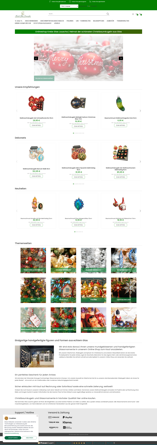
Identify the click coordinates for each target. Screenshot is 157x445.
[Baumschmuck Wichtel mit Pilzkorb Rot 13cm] (120, 204)
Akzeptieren (13, 438)
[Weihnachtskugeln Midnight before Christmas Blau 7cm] (78, 102)
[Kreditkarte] (54, 422)
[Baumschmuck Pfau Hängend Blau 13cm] (78, 204)
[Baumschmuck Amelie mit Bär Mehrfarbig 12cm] (36, 204)
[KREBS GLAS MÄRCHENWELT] (93, 320)
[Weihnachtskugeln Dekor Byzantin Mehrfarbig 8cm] (78, 153)
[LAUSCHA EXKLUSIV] (123, 290)
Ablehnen (29, 438)
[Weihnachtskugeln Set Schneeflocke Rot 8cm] (36, 103)
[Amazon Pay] (54, 427)
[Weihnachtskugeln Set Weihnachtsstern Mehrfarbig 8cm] (120, 153)
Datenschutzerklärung (12, 433)
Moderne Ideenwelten (44, 78)
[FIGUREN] (93, 290)
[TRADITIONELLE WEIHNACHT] (33, 260)
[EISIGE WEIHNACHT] (123, 260)
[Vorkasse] (54, 417)
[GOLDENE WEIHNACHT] (63, 260)
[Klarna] (67, 422)
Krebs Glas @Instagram (79, 1)
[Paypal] (67, 417)
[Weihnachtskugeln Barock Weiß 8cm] (36, 154)
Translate (94, 6)
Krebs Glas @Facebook (59, 1)
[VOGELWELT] (63, 290)
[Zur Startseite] (23, 14)
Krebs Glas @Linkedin (98, 1)
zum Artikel (36, 125)
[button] (140, 111)
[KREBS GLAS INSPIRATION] (123, 320)
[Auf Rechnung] (67, 427)
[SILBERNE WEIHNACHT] (93, 260)
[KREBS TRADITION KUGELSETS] (63, 320)
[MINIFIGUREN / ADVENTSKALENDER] (33, 320)
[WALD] (33, 290)
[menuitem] (19, 20)
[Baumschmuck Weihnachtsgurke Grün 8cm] (120, 103)
